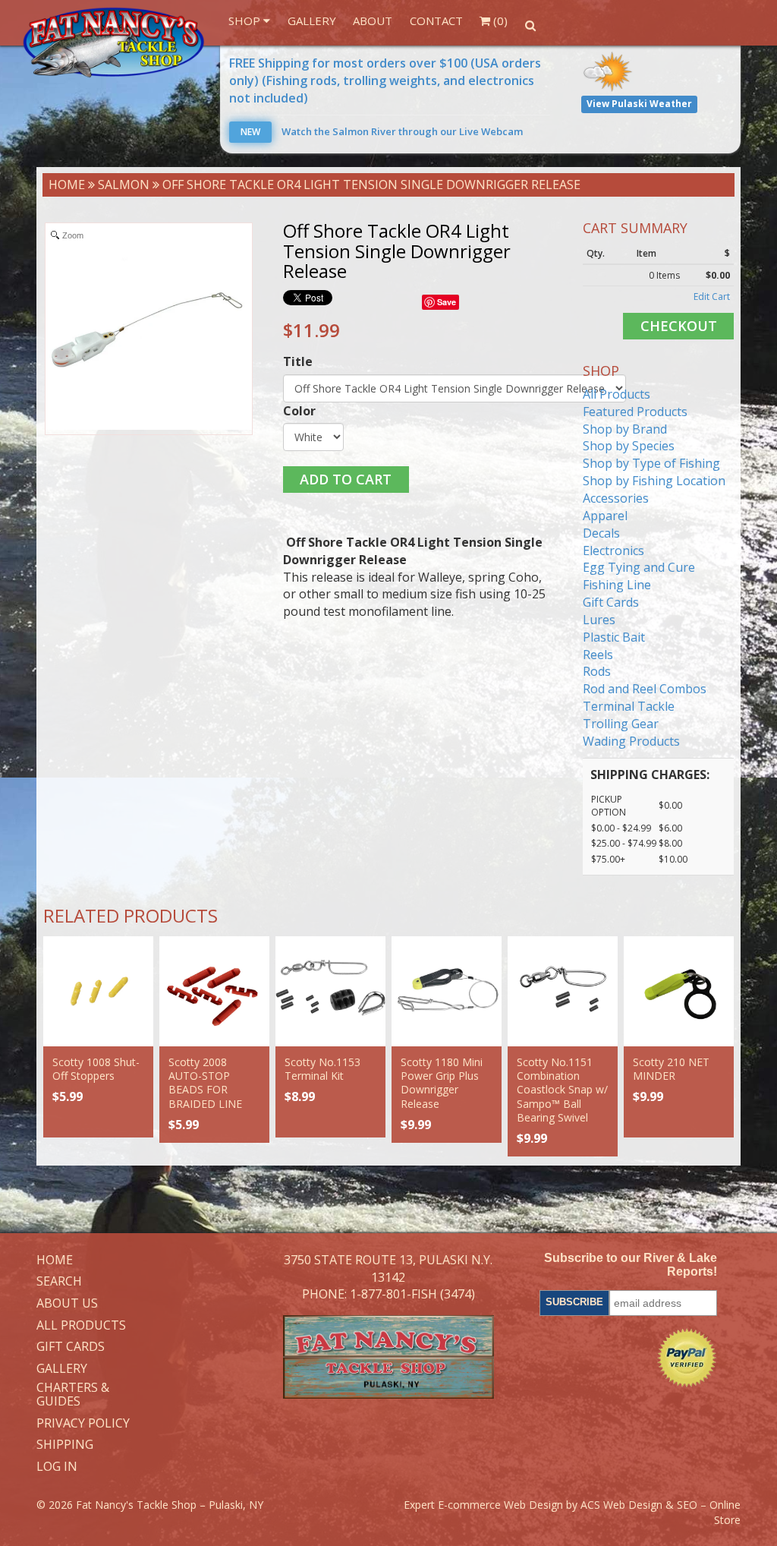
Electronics (613, 550)
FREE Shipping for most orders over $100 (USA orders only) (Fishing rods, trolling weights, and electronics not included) (385, 80)
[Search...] (530, 25)
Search (59, 1282)
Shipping (64, 1445)
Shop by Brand (625, 429)
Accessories (616, 498)
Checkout (678, 326)
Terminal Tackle (629, 706)
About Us (67, 1304)
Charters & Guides (72, 1394)
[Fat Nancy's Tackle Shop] (114, 42)
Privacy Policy (83, 1424)
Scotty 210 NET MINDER (671, 1069)
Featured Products (635, 411)
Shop (245, 20)
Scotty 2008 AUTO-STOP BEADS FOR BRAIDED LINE (205, 1083)
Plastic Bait (614, 637)
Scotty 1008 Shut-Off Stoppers (96, 1069)
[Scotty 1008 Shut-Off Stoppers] (98, 991)
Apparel (605, 515)
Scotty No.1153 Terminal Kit (322, 1069)
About (372, 20)
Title (298, 361)
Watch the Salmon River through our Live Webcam (382, 131)
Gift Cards (611, 602)
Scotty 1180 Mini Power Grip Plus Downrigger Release (442, 1083)
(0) (499, 20)
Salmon (123, 184)
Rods (597, 671)
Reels (598, 654)
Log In (56, 1467)
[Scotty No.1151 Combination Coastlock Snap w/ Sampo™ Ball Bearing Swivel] (563, 991)
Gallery (312, 20)
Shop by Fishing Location (654, 480)
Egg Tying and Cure (639, 567)
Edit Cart (712, 296)
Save (446, 302)
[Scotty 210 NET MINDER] (679, 991)
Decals (601, 533)
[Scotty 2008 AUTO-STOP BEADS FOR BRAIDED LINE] (214, 991)
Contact (436, 20)
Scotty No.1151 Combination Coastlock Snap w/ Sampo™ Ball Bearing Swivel (562, 1090)
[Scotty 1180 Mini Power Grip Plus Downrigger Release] (447, 991)
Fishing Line (617, 584)
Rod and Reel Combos (644, 688)
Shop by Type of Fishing (651, 463)
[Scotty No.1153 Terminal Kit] (330, 991)
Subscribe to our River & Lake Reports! (630, 1264)
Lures (599, 619)
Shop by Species (629, 445)
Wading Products (631, 741)
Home (67, 184)
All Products (616, 394)
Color (299, 410)
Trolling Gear (621, 723)
